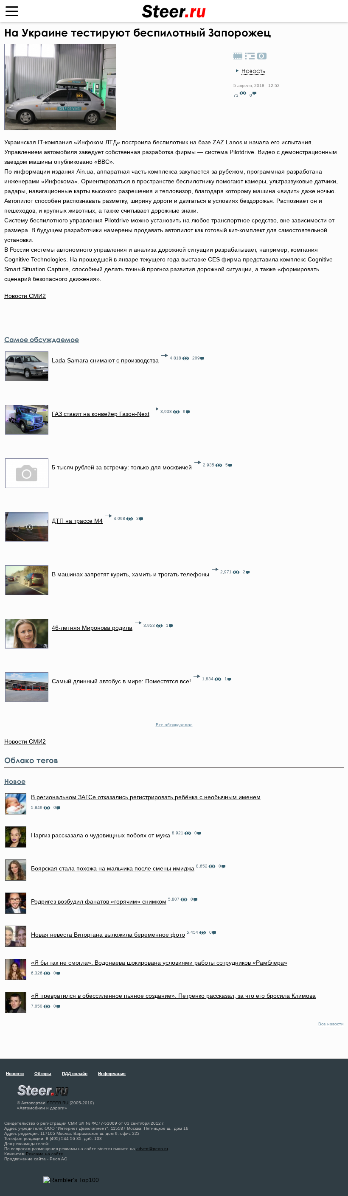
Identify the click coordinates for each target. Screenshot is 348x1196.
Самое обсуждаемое (41, 339)
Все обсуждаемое (174, 724)
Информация (112, 1073)
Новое (14, 781)
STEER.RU (57, 1103)
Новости (15, 1073)
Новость (253, 70)
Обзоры (42, 1073)
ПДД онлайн (74, 1073)
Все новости (331, 1024)
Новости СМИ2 (25, 295)
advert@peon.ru (152, 1148)
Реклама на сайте (44, 1153)
